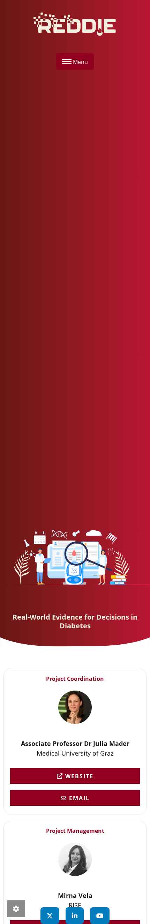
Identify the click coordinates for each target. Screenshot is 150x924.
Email (78, 798)
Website (78, 776)
